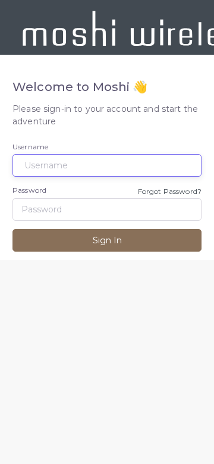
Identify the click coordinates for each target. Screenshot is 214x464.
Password (29, 190)
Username (30, 146)
